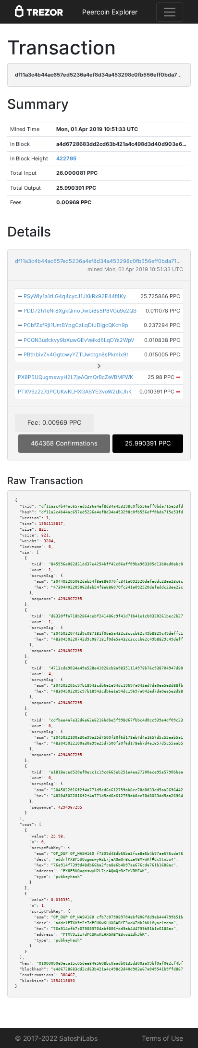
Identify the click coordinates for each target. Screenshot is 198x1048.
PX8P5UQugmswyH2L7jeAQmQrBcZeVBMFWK (75, 377)
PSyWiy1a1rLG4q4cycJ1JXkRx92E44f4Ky (75, 296)
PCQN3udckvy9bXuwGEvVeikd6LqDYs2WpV (79, 340)
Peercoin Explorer (109, 12)
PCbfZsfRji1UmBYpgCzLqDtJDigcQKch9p (76, 325)
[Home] (39, 12)
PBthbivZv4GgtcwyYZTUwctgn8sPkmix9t (76, 354)
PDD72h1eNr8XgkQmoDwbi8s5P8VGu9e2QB (80, 310)
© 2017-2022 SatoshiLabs (56, 1038)
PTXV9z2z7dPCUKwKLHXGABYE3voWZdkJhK (75, 391)
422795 (66, 158)
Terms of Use (162, 1038)
